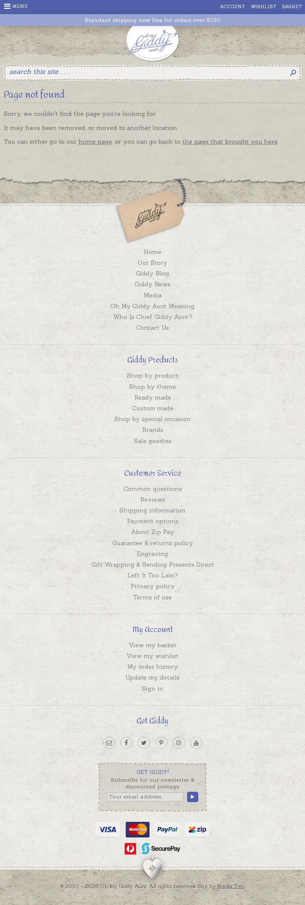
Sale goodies (152, 441)
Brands (152, 429)
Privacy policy (153, 586)
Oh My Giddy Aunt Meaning (152, 306)
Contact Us (152, 327)
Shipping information (152, 510)
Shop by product (152, 375)
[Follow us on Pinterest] (161, 743)
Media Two (231, 886)
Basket (292, 6)
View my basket (153, 645)
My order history (152, 666)
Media (152, 295)
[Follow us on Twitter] (144, 743)
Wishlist (263, 6)
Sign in (152, 688)
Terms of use (152, 597)
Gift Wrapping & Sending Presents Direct (152, 564)
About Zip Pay (152, 531)
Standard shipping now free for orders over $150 (152, 20)
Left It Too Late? (152, 575)
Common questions (152, 488)
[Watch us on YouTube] (196, 743)
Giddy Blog (152, 273)
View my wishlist (152, 656)
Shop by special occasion (152, 419)
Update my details (152, 677)
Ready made (152, 397)
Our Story (152, 262)
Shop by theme (152, 386)
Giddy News (152, 284)
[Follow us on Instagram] (179, 743)
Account (232, 6)
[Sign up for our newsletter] (109, 743)
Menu (20, 6)
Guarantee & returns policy (152, 543)
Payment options (153, 521)
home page (95, 141)
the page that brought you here (229, 141)
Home (152, 251)
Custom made (152, 408)
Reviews (152, 499)
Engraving (152, 553)
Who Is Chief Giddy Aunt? (152, 316)
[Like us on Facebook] (126, 743)
